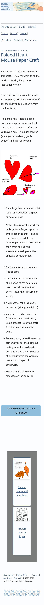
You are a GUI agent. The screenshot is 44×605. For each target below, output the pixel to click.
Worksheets (31, 40)
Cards (22, 27)
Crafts (4, 33)
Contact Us (8, 575)
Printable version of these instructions (21, 410)
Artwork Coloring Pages (22, 532)
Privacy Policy (22, 575)
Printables (6, 40)
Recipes (18, 40)
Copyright (18, 578)
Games (13, 33)
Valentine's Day (8, 27)
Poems (23, 33)
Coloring (32, 27)
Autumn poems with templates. (22, 491)
